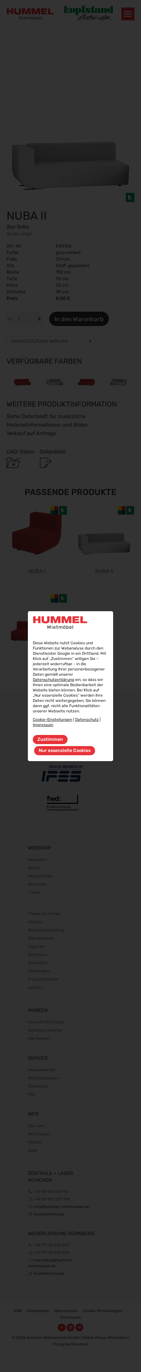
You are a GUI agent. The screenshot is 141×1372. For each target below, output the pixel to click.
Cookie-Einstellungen (52, 719)
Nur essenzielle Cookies (65, 750)
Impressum (43, 725)
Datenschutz (87, 719)
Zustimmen (50, 739)
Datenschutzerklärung (53, 679)
